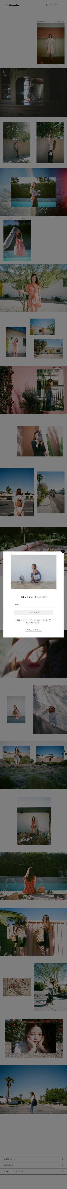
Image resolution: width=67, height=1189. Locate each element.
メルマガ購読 (33, 612)
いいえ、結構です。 (33, 630)
